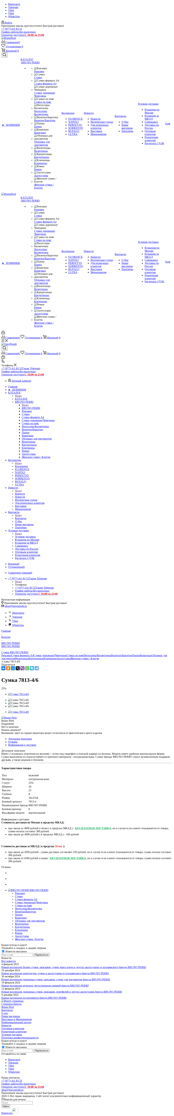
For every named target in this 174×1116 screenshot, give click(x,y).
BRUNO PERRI (31, 408)
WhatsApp (14, 16)
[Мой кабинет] (3, 333)
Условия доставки (25, 536)
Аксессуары (64, 658)
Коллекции (21, 466)
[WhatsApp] (27, 668)
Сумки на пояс (75, 655)
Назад (18, 395)
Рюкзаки (6, 655)
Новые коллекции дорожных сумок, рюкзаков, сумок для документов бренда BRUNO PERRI (55, 979)
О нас (4, 1013)
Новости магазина (16, 951)
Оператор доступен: (22, 35)
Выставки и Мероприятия (16, 1019)
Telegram (13, 7)
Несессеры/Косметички (97, 655)
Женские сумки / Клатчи (85, 658)
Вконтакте (14, 4)
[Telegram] (37, 668)
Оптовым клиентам (12, 1028)
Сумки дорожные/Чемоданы (50, 655)
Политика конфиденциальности (20, 1037)
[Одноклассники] (8, 668)
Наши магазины (10, 1016)
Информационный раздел (16, 1022)
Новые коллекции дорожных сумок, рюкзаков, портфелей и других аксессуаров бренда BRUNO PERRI (61, 991)
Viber (11, 10)
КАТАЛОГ (21, 398)
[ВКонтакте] (3, 668)
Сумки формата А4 (22, 655)
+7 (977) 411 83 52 (11, 28)
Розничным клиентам (14, 1031)
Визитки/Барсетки (121, 655)
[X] (18, 668)
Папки (136, 655)
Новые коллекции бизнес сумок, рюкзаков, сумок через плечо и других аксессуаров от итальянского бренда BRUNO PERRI (73, 967)
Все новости (8, 961)
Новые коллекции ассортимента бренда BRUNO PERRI (33, 997)
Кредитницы (36, 658)
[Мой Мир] (13, 668)
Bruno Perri (7, 1007)
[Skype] (32, 668)
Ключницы (50, 658)
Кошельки (146, 655)
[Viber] (22, 668)
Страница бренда (11, 1004)
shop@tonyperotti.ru (16, 606)
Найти (6, 1106)
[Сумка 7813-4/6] (18, 694)
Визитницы (22, 658)
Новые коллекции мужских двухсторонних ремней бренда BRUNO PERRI (45, 985)
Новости (20, 493)
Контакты (20, 518)
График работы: (18, 31)
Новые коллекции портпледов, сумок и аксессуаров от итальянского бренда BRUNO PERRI (55, 973)
